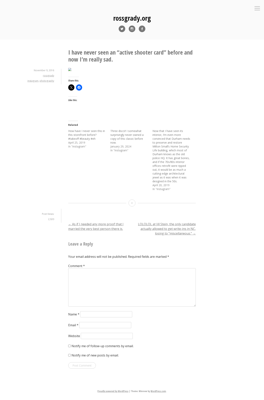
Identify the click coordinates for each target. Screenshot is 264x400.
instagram (32, 80)
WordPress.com (158, 391)
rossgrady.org (132, 18)
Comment (76, 266)
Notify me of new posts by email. (95, 355)
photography (47, 80)
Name (73, 314)
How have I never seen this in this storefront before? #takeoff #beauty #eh (86, 134)
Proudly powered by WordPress (112, 391)
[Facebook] (142, 29)
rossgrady (48, 75)
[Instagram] (132, 29)
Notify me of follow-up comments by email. (103, 346)
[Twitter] (122, 29)
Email (73, 325)
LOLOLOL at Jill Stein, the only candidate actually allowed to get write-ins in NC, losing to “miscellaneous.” (167, 229)
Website (74, 336)
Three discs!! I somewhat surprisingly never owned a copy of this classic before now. (127, 136)
